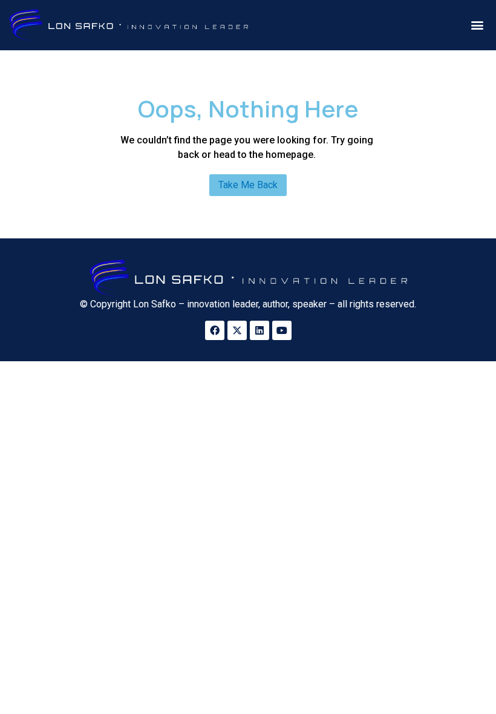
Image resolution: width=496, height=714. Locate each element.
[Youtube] (282, 330)
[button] (477, 25)
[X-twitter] (237, 330)
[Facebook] (214, 330)
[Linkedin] (259, 330)
